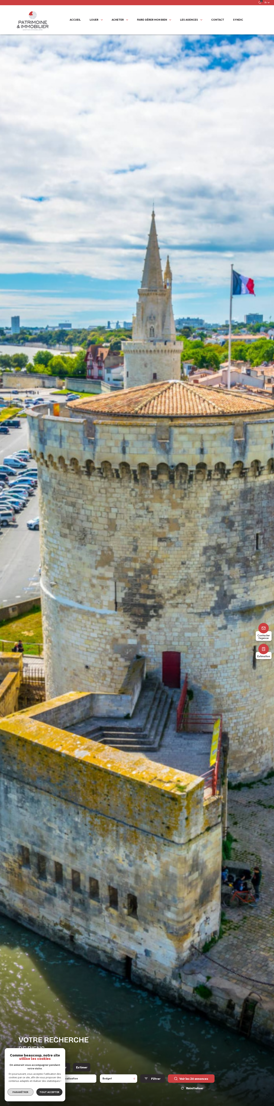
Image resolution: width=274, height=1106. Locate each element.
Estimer (81, 1067)
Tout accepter (49, 1092)
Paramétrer (21, 1092)
